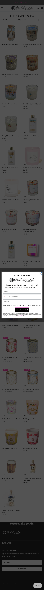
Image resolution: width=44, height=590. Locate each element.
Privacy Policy (21, 315)
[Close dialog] (40, 273)
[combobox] (5, 296)
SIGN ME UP (22, 310)
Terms (25, 315)
